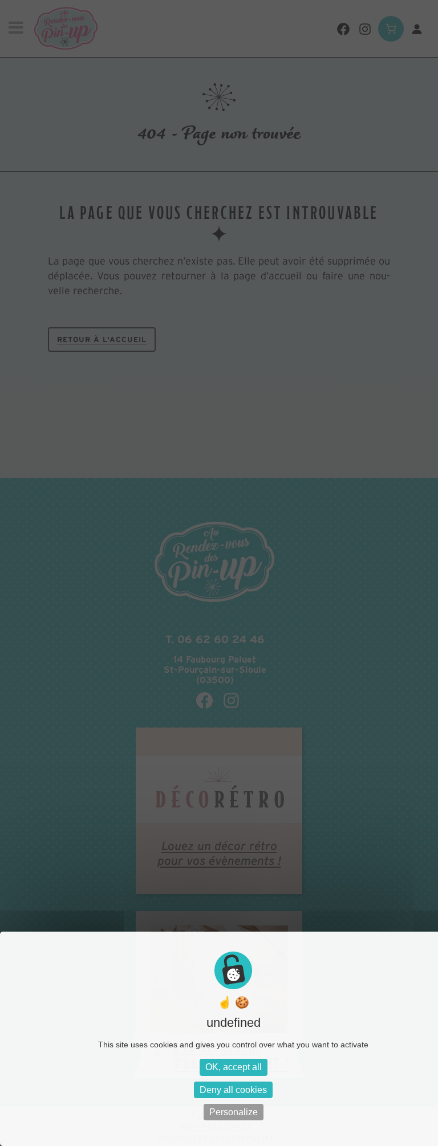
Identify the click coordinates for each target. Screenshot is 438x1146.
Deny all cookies (233, 1090)
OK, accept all (233, 1067)
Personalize (233, 1112)
